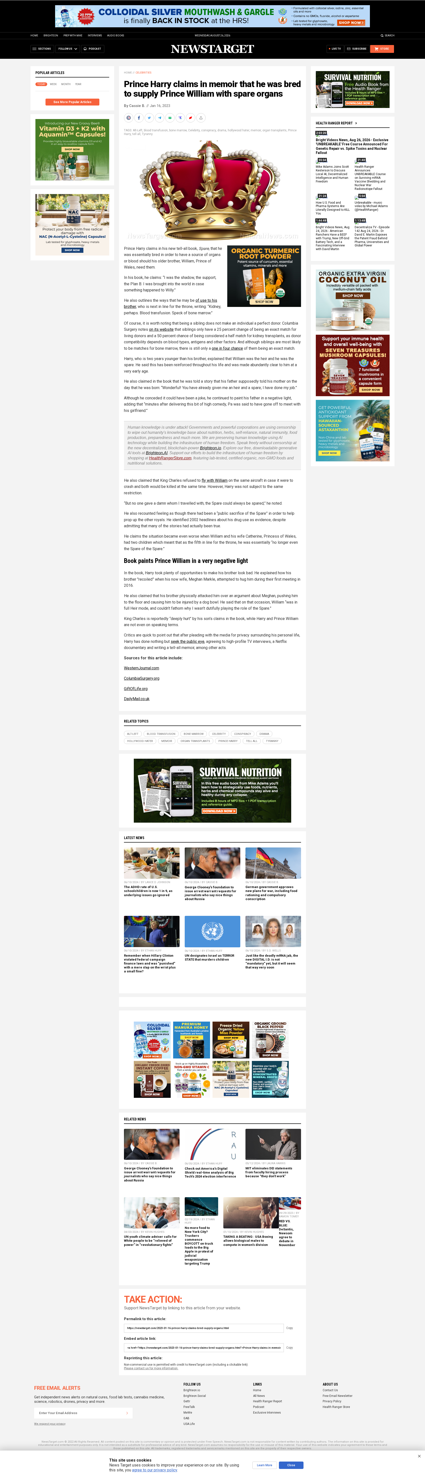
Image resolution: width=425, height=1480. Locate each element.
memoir (256, 130)
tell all (136, 134)
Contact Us (330, 1390)
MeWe (187, 1412)
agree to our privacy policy (154, 1470)
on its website (161, 329)
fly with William (215, 480)
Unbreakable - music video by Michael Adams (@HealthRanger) (371, 206)
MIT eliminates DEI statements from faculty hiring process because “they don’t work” (268, 1172)
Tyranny (147, 134)
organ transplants (274, 130)
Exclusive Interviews (267, 1412)
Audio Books (115, 35)
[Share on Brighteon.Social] (129, 117)
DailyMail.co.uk (137, 698)
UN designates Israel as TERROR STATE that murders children (209, 957)
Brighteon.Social (194, 1396)
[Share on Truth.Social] (181, 117)
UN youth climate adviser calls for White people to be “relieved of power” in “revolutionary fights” (150, 1240)
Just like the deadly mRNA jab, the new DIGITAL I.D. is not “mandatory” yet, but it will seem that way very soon (271, 961)
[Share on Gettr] (191, 117)
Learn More (264, 1465)
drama (221, 130)
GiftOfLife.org (136, 688)
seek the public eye (187, 641)
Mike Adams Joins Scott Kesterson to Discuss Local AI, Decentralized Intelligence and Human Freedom (332, 174)
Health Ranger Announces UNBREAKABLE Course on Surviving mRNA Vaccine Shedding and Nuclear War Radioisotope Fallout (370, 178)
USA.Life (189, 1424)
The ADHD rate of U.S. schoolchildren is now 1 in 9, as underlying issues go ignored (148, 891)
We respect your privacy (49, 1423)
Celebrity (194, 130)
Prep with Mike (72, 35)
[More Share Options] (201, 117)
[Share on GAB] (170, 117)
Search (390, 35)
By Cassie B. (134, 106)
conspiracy (208, 130)
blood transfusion (156, 130)
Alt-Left (137, 130)
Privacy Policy (332, 1401)
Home (34, 35)
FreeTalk (189, 1407)
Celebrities (144, 72)
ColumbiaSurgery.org (141, 678)
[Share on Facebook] (139, 117)
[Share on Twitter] (150, 117)
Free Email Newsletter (337, 1396)
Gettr (186, 1401)
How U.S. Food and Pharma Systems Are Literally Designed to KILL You (333, 208)
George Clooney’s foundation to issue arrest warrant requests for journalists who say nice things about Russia (210, 893)
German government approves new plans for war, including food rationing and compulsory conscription (271, 893)
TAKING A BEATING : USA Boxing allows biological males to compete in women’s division (248, 1240)
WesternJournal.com (141, 668)
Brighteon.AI (156, 453)
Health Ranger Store (336, 1407)
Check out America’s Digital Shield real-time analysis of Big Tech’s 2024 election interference (210, 1172)
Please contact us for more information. (151, 1368)
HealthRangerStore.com (170, 458)
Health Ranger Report (334, 123)
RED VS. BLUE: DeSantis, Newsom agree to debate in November (287, 1233)
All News (259, 1396)
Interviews (95, 35)
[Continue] (127, 1413)
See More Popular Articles (72, 102)
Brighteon (51, 35)
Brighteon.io (210, 448)
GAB (186, 1418)
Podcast (258, 1407)
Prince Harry (228, 741)
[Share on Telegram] (160, 117)
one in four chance (227, 348)
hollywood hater (238, 130)
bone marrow (178, 130)
